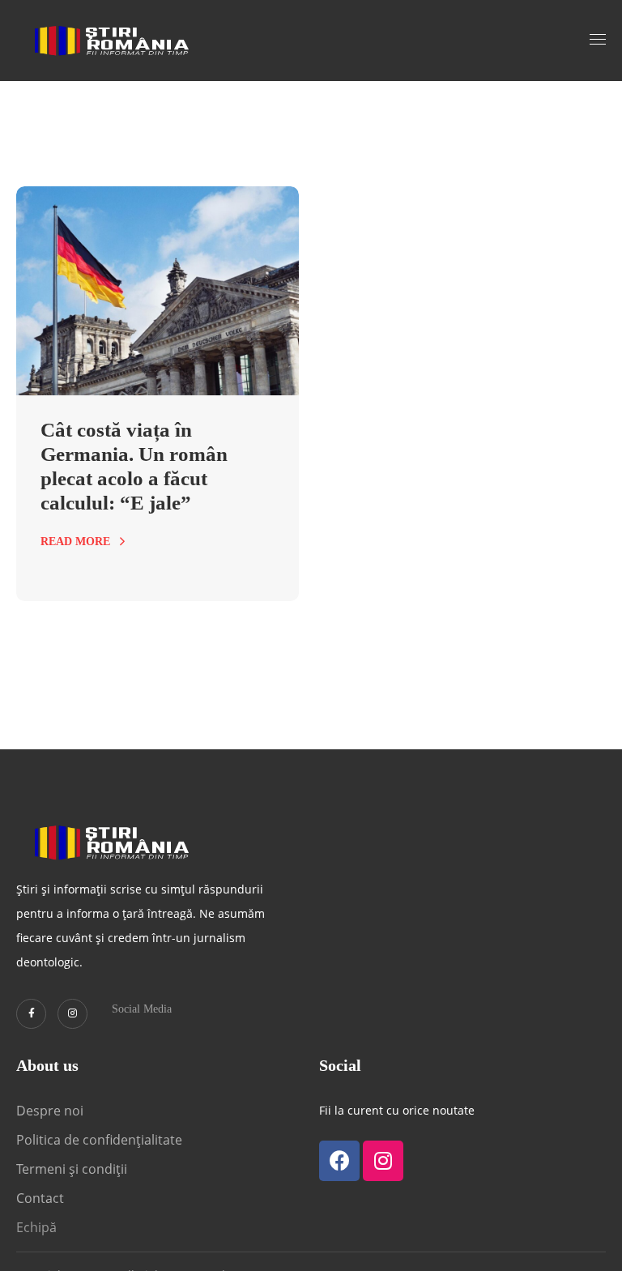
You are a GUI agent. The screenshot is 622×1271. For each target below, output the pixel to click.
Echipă (36, 1227)
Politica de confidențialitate (99, 1140)
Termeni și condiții (71, 1169)
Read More (75, 541)
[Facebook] (339, 1161)
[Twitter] (31, 1014)
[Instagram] (72, 1014)
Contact (41, 1198)
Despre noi (49, 1111)
